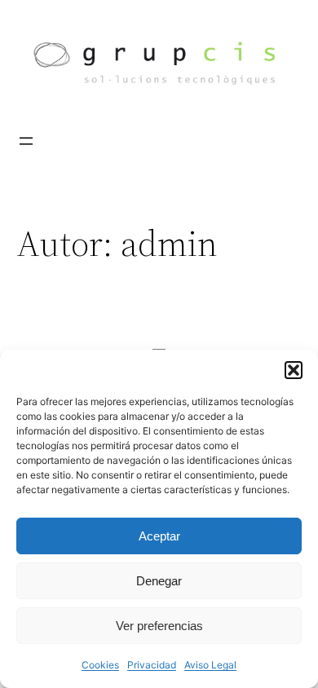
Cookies (100, 665)
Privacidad (151, 665)
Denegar (159, 581)
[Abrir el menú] (26, 141)
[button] (293, 370)
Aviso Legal (210, 665)
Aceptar (159, 536)
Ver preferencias (159, 626)
